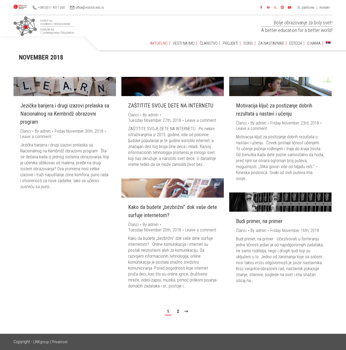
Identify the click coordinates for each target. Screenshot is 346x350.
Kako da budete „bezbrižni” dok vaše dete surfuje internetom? (172, 211)
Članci (25, 131)
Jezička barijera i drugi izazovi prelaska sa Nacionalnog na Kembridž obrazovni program (64, 113)
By (43, 131)
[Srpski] (328, 43)
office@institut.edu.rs (90, 7)
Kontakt (325, 7)
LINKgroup (41, 342)
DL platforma (305, 7)
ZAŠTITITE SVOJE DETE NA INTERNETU (170, 105)
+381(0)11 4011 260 (51, 7)
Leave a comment (35, 136)
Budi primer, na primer (259, 221)
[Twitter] (275, 7)
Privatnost (60, 342)
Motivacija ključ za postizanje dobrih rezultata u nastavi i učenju (274, 109)
